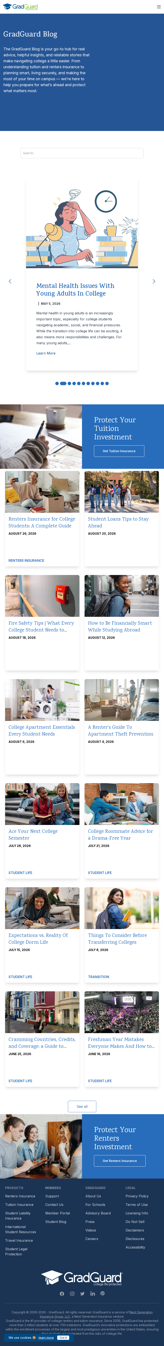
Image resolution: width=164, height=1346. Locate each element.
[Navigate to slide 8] (93, 383)
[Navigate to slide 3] (69, 383)
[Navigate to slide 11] (107, 383)
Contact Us (54, 1204)
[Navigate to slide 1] (57, 383)
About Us (93, 1196)
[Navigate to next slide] (154, 281)
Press (90, 1222)
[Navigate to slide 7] (88, 383)
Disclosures (135, 1239)
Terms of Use (137, 1204)
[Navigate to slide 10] (102, 383)
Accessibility (135, 1247)
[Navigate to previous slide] (10, 281)
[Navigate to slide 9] (97, 383)
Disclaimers (135, 1230)
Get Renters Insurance (120, 1161)
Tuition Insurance (19, 1204)
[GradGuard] (20, 6)
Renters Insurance (20, 1196)
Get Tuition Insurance (119, 451)
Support (52, 1196)
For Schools (95, 1204)
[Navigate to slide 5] (79, 383)
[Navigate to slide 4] (74, 383)
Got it (63, 1337)
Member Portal (57, 1213)
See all (82, 1106)
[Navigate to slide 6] (83, 383)
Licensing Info (137, 1213)
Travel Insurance (19, 1240)
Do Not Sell (135, 1222)
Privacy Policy (137, 1196)
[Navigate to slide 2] (63, 383)
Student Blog (55, 1222)
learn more (46, 1337)
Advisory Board (98, 1213)
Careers (91, 1239)
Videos (90, 1230)
